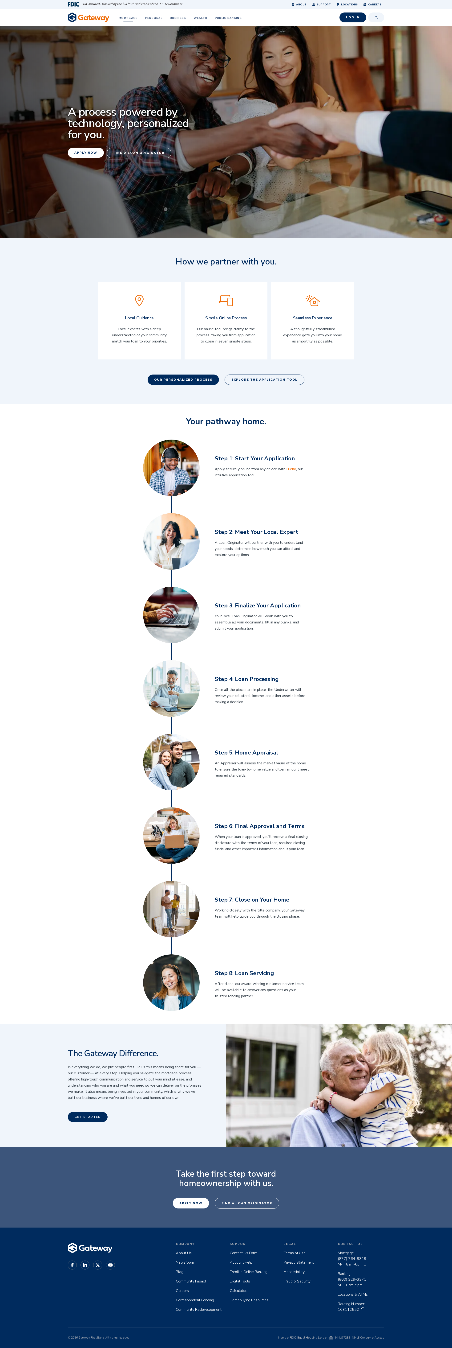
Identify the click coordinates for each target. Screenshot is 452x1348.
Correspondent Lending (195, 1300)
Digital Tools (240, 1281)
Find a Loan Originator (138, 153)
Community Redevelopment (199, 1309)
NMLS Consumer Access (368, 1338)
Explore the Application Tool (264, 379)
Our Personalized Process (183, 379)
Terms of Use (295, 1253)
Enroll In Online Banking (248, 1271)
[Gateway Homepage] (88, 17)
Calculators (239, 1290)
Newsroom (185, 1262)
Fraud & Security (297, 1281)
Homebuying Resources (249, 1300)
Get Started (87, 1117)
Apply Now (85, 152)
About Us (184, 1253)
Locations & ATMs (353, 1294)
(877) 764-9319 (352, 1258)
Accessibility (294, 1271)
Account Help (241, 1262)
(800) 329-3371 (352, 1279)
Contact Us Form (243, 1253)
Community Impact (191, 1281)
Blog (179, 1271)
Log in (353, 17)
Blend (291, 469)
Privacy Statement (299, 1262)
